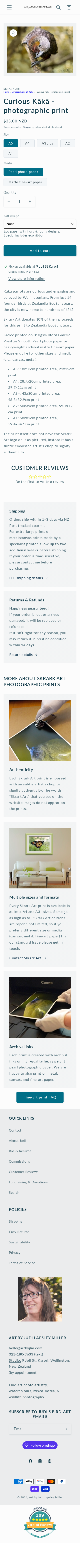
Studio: (15, 1360)
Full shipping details (26, 578)
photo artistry (35, 1385)
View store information (26, 278)
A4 (27, 143)
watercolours (20, 1391)
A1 (10, 154)
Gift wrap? (11, 216)
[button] (9, 7)
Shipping (28, 127)
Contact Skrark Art (25, 958)
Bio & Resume (20, 1151)
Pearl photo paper (23, 172)
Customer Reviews (24, 1172)
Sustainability (19, 1242)
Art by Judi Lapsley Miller (46, 1497)
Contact (15, 1130)
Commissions (19, 1161)
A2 (67, 143)
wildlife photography (26, 1397)
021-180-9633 (21, 1354)
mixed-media (44, 1391)
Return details (21, 654)
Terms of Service (22, 1263)
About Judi (17, 1141)
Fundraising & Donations (28, 1182)
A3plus (47, 143)
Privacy (14, 1252)
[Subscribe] (66, 1429)
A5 (10, 143)
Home (7, 92)
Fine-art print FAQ (40, 1097)
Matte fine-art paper (25, 182)
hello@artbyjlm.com (25, 1348)
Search (14, 1192)
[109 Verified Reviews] (40, 1540)
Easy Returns (19, 1232)
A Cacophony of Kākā (23, 92)
